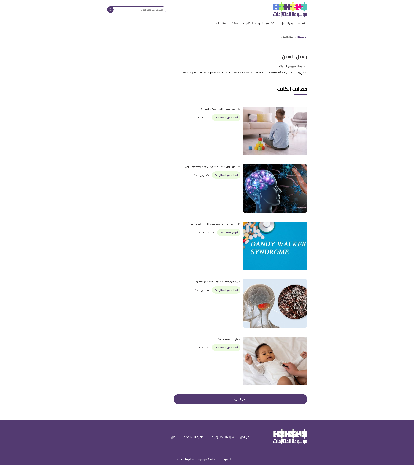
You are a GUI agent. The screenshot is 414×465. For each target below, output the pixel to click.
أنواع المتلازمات (286, 23)
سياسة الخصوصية (223, 436)
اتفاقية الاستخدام (194, 436)
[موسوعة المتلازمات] (290, 9)
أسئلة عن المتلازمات (227, 23)
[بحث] (110, 9)
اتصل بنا (172, 436)
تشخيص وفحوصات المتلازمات (258, 23)
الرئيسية (302, 23)
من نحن (244, 436)
